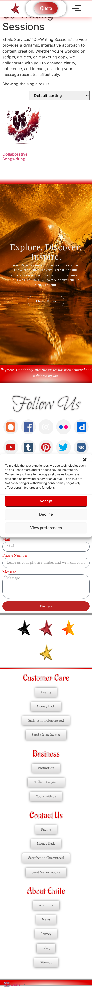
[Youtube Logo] (10, 447)
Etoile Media (46, 301)
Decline (46, 514)
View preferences (46, 528)
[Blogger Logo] (10, 426)
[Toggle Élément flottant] (80, 960)
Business (46, 753)
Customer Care (46, 677)
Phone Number (15, 556)
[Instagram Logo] (46, 426)
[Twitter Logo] (63, 447)
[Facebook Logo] (28, 426)
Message (9, 572)
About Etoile (46, 891)
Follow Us (46, 405)
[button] (84, 459)
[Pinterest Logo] (46, 447)
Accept (46, 501)
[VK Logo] (81, 447)
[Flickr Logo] (63, 426)
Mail (6, 540)
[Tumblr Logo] (28, 447)
